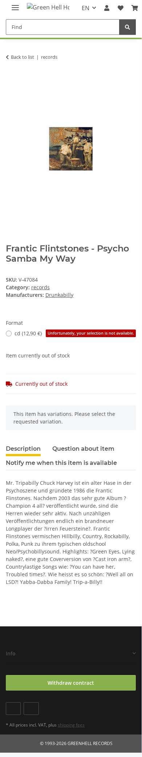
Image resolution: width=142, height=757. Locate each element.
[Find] (127, 27)
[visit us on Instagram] (31, 708)
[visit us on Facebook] (13, 708)
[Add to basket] (11, 80)
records (40, 287)
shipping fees (71, 725)
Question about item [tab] (83, 448)
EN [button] (85, 8)
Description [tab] (23, 448)
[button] (106, 8)
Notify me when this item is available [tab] (61, 462)
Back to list (22, 57)
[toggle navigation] (15, 4)
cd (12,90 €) (74, 333)
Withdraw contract (71, 682)
